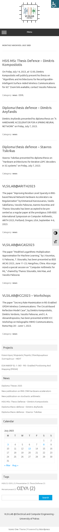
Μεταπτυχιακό (9, 489)
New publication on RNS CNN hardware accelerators (26, 391)
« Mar (7, 465)
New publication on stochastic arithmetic (21, 396)
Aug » (15, 465)
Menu (29, 32)
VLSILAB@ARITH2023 (18, 186)
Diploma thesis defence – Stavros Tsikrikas (22, 412)
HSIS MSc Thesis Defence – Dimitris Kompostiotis (25, 401)
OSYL (21, 95)
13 (29, 448)
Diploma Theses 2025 (12, 386)
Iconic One (14, 529)
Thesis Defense (37, 483)
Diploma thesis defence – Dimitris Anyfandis (22, 407)
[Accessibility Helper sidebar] (55, 4)
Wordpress (44, 529)
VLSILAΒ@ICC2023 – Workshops (26, 295)
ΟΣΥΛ (26, 488)
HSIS (5, 483)
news (14, 95)
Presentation (22, 483)
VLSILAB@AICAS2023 (18, 245)
